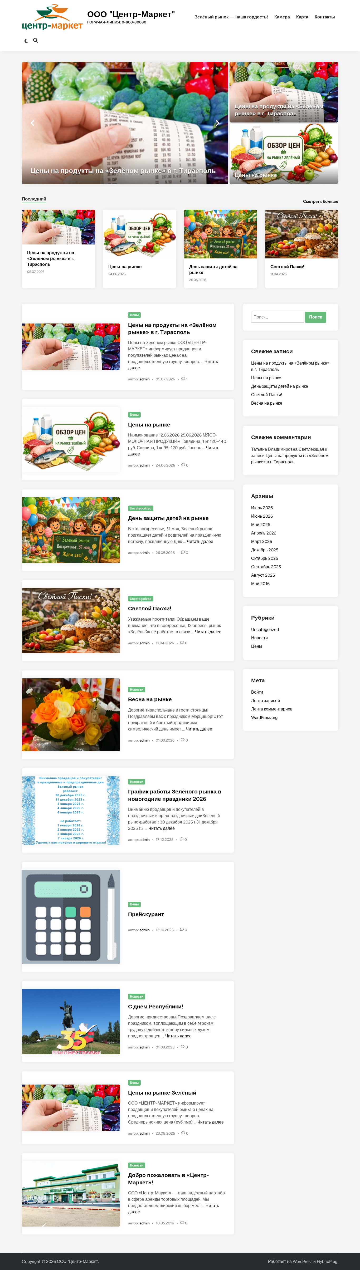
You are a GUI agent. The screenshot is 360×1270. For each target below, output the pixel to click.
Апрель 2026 (263, 533)
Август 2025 (263, 575)
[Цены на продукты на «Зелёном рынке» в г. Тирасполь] (125, 123)
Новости (136, 690)
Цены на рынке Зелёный (162, 1092)
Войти (257, 692)
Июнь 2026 (262, 516)
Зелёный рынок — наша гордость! (231, 16)
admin (145, 379)
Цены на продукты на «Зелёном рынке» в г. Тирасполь (50, 258)
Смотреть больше (320, 201)
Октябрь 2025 (264, 558)
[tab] (34, 198)
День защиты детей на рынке (168, 518)
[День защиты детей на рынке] (220, 233)
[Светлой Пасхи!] (301, 233)
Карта (302, 16)
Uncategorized (140, 508)
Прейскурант (146, 914)
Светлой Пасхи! (287, 266)
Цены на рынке (125, 266)
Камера (282, 16)
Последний (34, 199)
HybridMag (327, 1261)
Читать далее (200, 541)
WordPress (302, 1261)
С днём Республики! (155, 1006)
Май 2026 (260, 524)
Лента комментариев (272, 709)
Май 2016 (260, 583)
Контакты (325, 16)
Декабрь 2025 (264, 549)
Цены (134, 315)
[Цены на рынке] (284, 154)
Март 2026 (261, 541)
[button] (203, 68)
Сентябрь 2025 (266, 566)
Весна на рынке (150, 699)
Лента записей (265, 700)
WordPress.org (264, 717)
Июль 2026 (262, 507)
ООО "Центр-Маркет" (131, 14)
